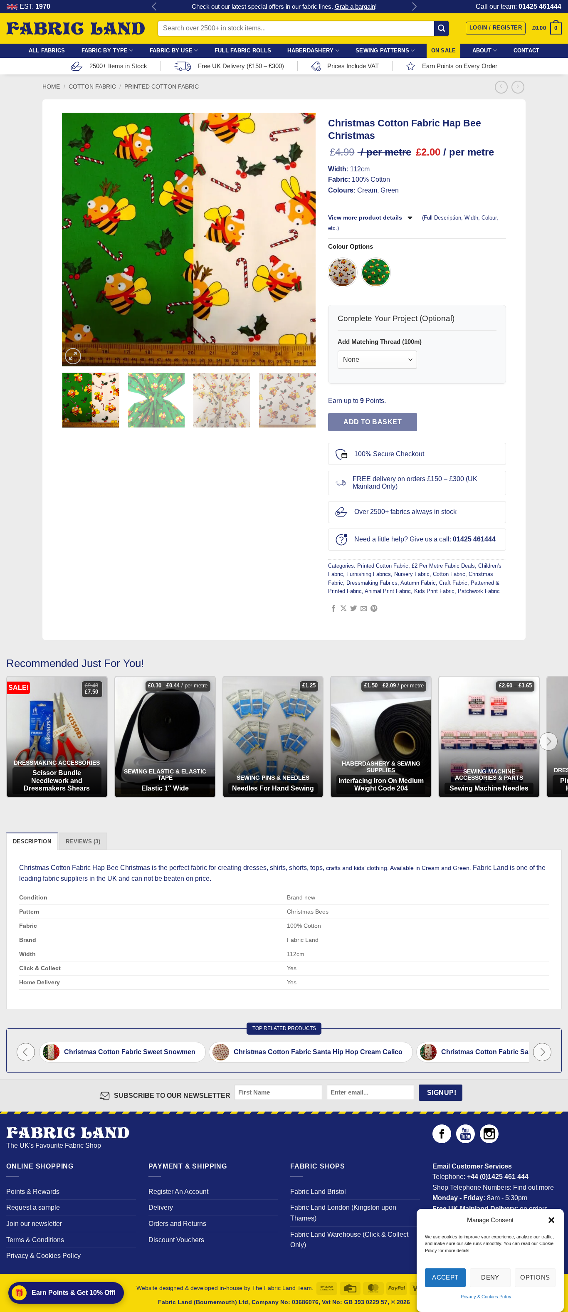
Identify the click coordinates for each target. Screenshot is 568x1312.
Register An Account (178, 1191)
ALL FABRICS (47, 50)
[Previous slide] (26, 1052)
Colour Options (350, 246)
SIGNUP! (441, 1092)
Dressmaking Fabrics (372, 583)
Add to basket (372, 421)
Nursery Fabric (412, 574)
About (481, 50)
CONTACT (527, 50)
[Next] (302, 239)
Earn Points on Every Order (459, 65)
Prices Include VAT (353, 65)
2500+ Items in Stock (118, 65)
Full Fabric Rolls (243, 50)
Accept (445, 1277)
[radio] (342, 272)
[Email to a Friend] (364, 609)
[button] (551, 1220)
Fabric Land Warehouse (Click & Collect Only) (349, 1240)
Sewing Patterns (382, 50)
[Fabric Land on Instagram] (489, 1140)
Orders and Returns (177, 1223)
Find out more (533, 1187)
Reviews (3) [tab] (83, 841)
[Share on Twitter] (353, 609)
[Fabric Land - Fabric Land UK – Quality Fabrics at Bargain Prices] (75, 28)
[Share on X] (343, 609)
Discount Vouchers (176, 1239)
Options (535, 1277)
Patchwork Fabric (479, 591)
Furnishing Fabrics (368, 574)
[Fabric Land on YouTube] (465, 1140)
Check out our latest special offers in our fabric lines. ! (284, 6)
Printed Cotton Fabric (161, 87)
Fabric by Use (171, 50)
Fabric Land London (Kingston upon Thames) (343, 1213)
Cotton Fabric (92, 87)
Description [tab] (32, 841)
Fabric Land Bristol (318, 1191)
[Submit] (441, 28)
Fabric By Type (104, 50)
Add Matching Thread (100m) (380, 341)
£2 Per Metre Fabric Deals (443, 566)
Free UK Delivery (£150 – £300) (241, 65)
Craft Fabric (453, 583)
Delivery (160, 1207)
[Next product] (501, 87)
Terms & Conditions (35, 1239)
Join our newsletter (34, 1223)
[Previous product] (517, 87)
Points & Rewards (32, 1191)
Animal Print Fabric (388, 591)
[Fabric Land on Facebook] (441, 1140)
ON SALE (443, 50)
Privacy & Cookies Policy (486, 1297)
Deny (490, 1277)
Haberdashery (310, 50)
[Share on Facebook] (333, 609)
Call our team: (518, 6)
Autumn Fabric (418, 583)
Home (51, 87)
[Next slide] (548, 741)
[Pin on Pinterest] (373, 609)
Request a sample (33, 1207)
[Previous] (75, 239)
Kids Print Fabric (434, 591)
